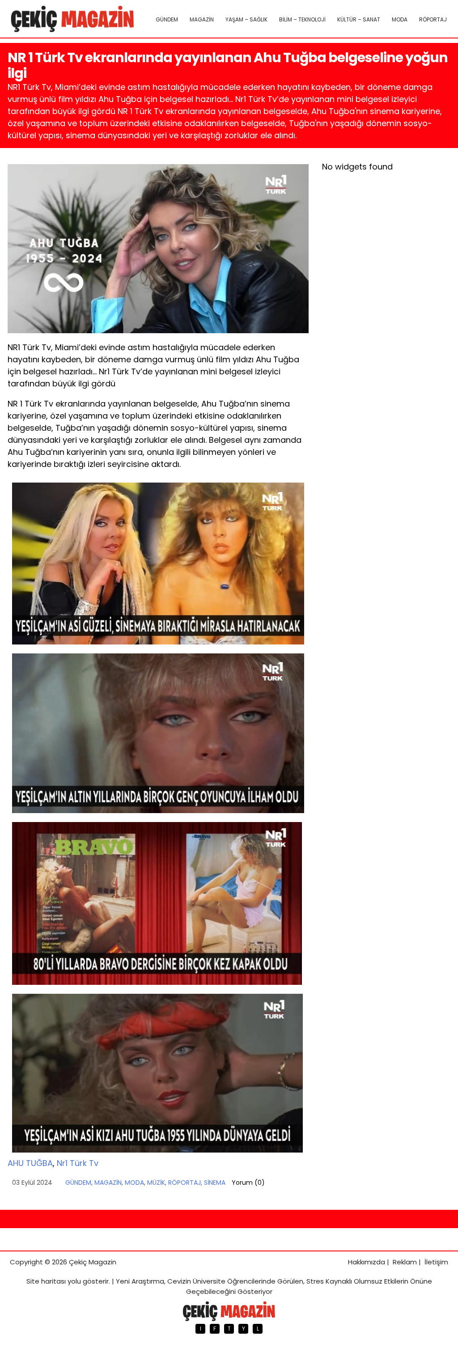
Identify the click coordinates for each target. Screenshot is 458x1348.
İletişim (436, 1262)
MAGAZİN (202, 19)
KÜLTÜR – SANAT (358, 19)
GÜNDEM (167, 19)
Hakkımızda (366, 1262)
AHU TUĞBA (30, 1163)
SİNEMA (214, 1182)
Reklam (405, 1262)
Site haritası (46, 1281)
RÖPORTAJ (433, 19)
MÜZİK (156, 1182)
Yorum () (248, 1182)
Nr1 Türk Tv (77, 1163)
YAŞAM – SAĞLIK (246, 19)
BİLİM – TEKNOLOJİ (302, 19)
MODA (399, 19)
